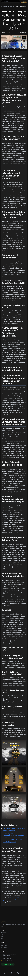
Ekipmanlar (3, 938)
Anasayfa (4, 6)
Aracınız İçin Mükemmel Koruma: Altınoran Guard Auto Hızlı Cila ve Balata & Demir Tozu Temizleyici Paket (15, 840)
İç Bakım (3, 934)
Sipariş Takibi (4, 945)
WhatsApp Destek (8, 964)
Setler (2, 936)
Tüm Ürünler (4, 932)
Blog (11, 6)
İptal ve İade (4, 947)
